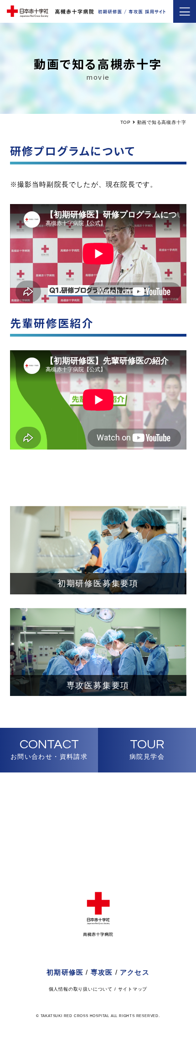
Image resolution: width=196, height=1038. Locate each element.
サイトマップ (133, 989)
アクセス (135, 972)
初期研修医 (64, 972)
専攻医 (102, 972)
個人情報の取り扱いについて (81, 989)
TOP (125, 122)
